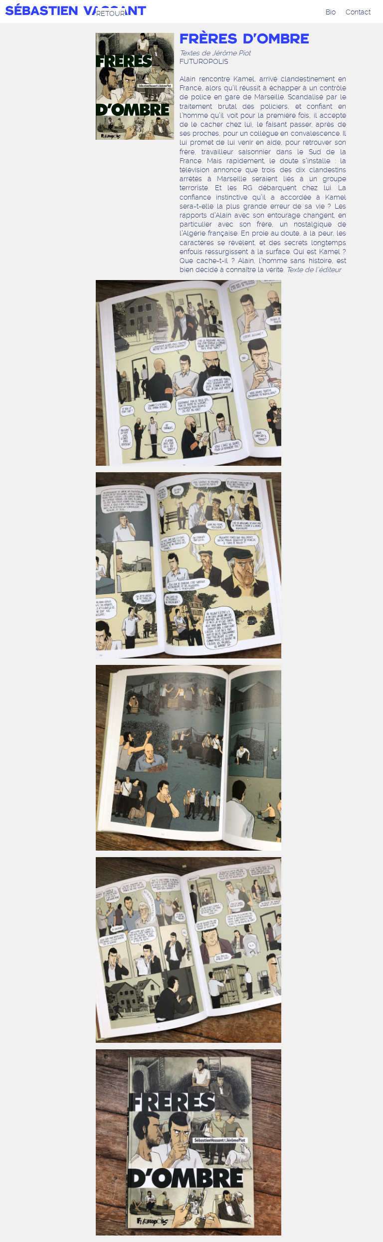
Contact (358, 12)
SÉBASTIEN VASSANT (75, 12)
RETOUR (110, 13)
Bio (331, 12)
